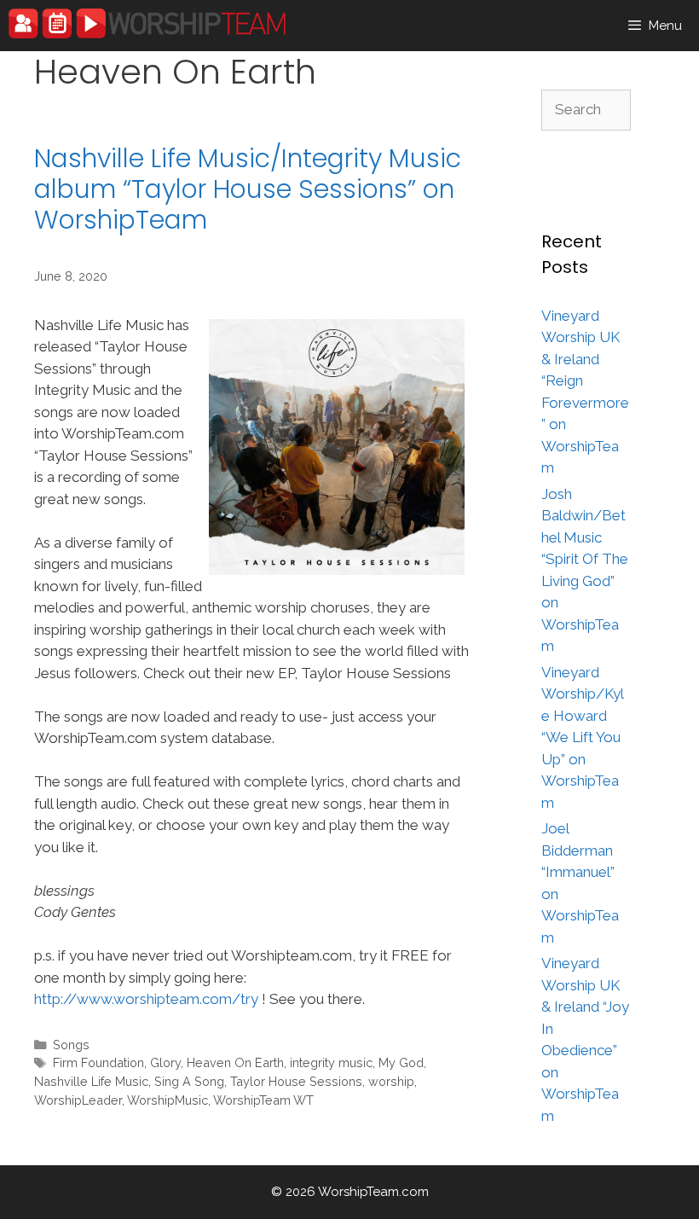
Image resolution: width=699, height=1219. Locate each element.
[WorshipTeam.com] (147, 23)
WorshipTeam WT (263, 1100)
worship (391, 1081)
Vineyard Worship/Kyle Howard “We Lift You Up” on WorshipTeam (582, 737)
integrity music (331, 1062)
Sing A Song (189, 1081)
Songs (71, 1044)
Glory (165, 1062)
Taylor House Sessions (296, 1081)
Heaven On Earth (235, 1062)
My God (401, 1062)
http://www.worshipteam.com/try (146, 998)
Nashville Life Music (91, 1081)
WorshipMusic (167, 1100)
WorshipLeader (78, 1100)
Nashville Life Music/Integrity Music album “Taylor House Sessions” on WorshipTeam (247, 189)
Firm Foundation (98, 1062)
